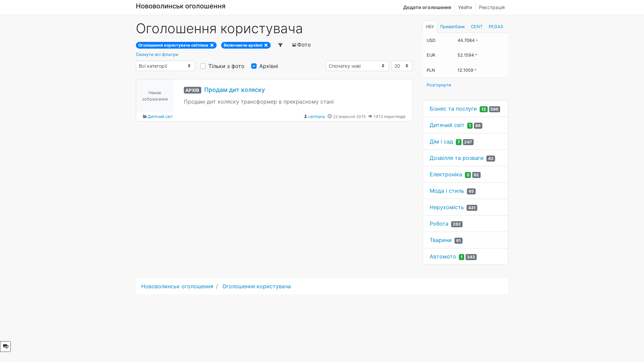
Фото (304, 44)
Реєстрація (492, 7)
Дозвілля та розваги (457, 158)
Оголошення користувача (256, 286)
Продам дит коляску (234, 89)
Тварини (441, 240)
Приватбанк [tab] (452, 26)
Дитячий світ (160, 116)
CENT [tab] (477, 26)
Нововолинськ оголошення (180, 6)
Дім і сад (441, 141)
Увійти (465, 7)
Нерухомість (447, 207)
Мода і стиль (447, 190)
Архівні (268, 66)
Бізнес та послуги (453, 108)
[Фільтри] (281, 45)
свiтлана (316, 116)
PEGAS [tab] (496, 26)
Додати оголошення (427, 7)
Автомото (443, 256)
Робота (439, 223)
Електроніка (446, 174)
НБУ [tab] (430, 26)
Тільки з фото (226, 66)
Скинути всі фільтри (157, 54)
